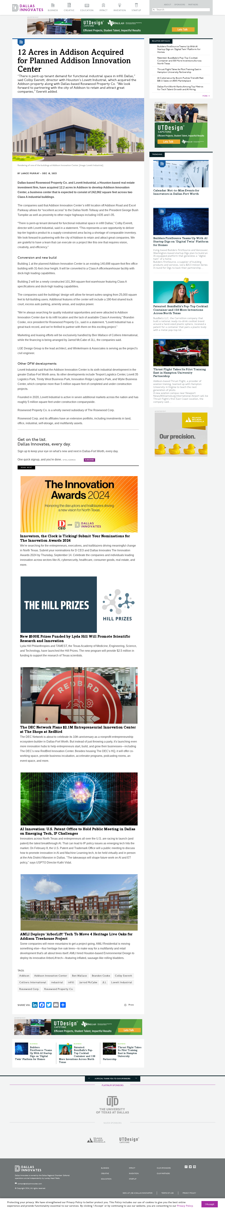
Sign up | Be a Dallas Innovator (137, 1193)
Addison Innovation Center (50, 975)
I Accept (209, 1204)
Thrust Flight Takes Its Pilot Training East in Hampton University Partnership (122, 1053)
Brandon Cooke (101, 975)
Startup (136, 10)
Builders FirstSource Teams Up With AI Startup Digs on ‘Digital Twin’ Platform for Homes (33, 1053)
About (167, 5)
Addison (24, 975)
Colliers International (32, 982)
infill (71, 982)
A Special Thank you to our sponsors (112, 1079)
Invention (120, 10)
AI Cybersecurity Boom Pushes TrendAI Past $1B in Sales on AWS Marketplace (180, 79)
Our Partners (163, 1173)
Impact (103, 10)
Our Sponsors (164, 1168)
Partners (193, 5)
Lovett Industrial (121, 982)
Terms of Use (167, 1193)
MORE (205, 96)
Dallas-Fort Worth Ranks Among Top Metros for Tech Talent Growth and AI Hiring (180, 88)
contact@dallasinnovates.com (30, 1184)
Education (87, 10)
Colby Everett (123, 975)
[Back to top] (211, 1187)
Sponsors (179, 5)
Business (53, 10)
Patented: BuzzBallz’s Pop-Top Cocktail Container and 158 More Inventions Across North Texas (179, 61)
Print (131, 1004)
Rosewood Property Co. (58, 989)
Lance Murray (30, 173)
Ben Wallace (79, 975)
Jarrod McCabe (88, 982)
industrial (57, 982)
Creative (69, 10)
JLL (104, 982)
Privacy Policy (189, 1193)
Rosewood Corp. (29, 989)
